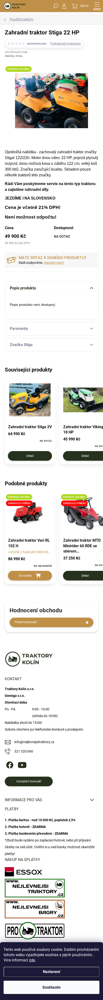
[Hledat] (55, 6)
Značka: (14, 56)
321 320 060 (23, 751)
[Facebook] (9, 764)
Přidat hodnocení (26, 622)
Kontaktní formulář (29, 781)
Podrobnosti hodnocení (65, 43)
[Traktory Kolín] (35, 886)
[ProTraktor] (35, 929)
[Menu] (97, 6)
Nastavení (51, 971)
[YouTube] (22, 764)
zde (32, 960)
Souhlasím (51, 987)
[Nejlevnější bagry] (35, 907)
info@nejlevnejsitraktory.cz (34, 742)
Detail (30, 456)
